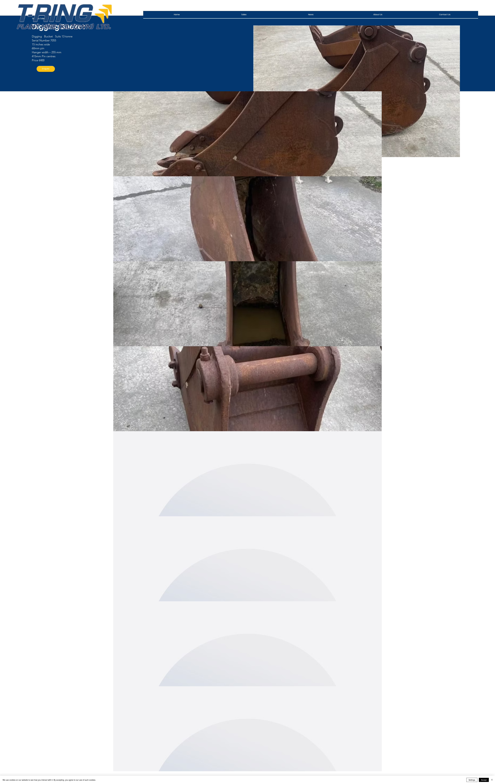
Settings (472, 780)
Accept (484, 780)
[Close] (491, 780)
